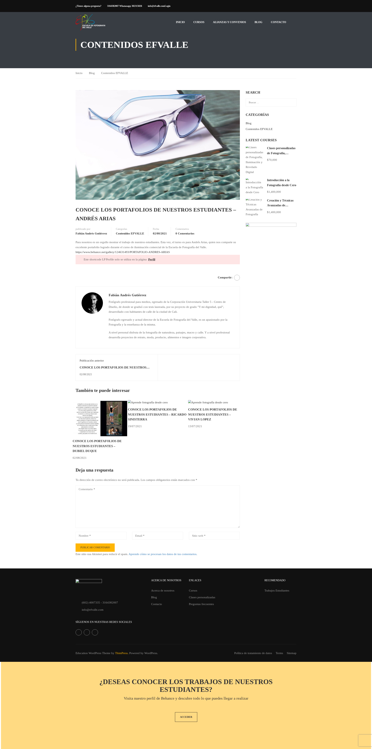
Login (167, 6)
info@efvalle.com (156, 6)
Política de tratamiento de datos (253, 653)
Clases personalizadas (202, 597)
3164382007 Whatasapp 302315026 (124, 6)
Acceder (186, 716)
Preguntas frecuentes (201, 604)
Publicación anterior (92, 360)
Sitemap (291, 653)
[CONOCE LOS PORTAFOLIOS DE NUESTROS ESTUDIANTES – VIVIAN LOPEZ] (208, 402)
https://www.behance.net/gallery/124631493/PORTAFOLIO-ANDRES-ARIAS (123, 252)
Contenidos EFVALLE (114, 73)
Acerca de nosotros (162, 590)
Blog (258, 22)
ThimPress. (121, 653)
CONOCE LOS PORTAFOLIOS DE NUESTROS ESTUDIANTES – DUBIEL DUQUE (97, 446)
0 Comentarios (185, 233)
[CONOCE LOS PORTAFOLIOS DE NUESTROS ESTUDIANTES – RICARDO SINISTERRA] (148, 402)
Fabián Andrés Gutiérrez (91, 233)
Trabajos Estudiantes (276, 590)
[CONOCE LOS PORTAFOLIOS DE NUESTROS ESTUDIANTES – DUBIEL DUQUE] (100, 418)
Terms (279, 653)
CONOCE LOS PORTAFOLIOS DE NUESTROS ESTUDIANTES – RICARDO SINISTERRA (157, 414)
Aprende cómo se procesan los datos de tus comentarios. (163, 554)
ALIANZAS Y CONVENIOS (229, 22)
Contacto (156, 604)
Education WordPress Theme (93, 653)
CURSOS (198, 22)
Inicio (180, 22)
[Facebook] (237, 278)
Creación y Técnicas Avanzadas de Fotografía (280, 205)
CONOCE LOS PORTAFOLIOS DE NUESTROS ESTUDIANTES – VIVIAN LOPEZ (212, 414)
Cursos (193, 590)
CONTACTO (278, 22)
